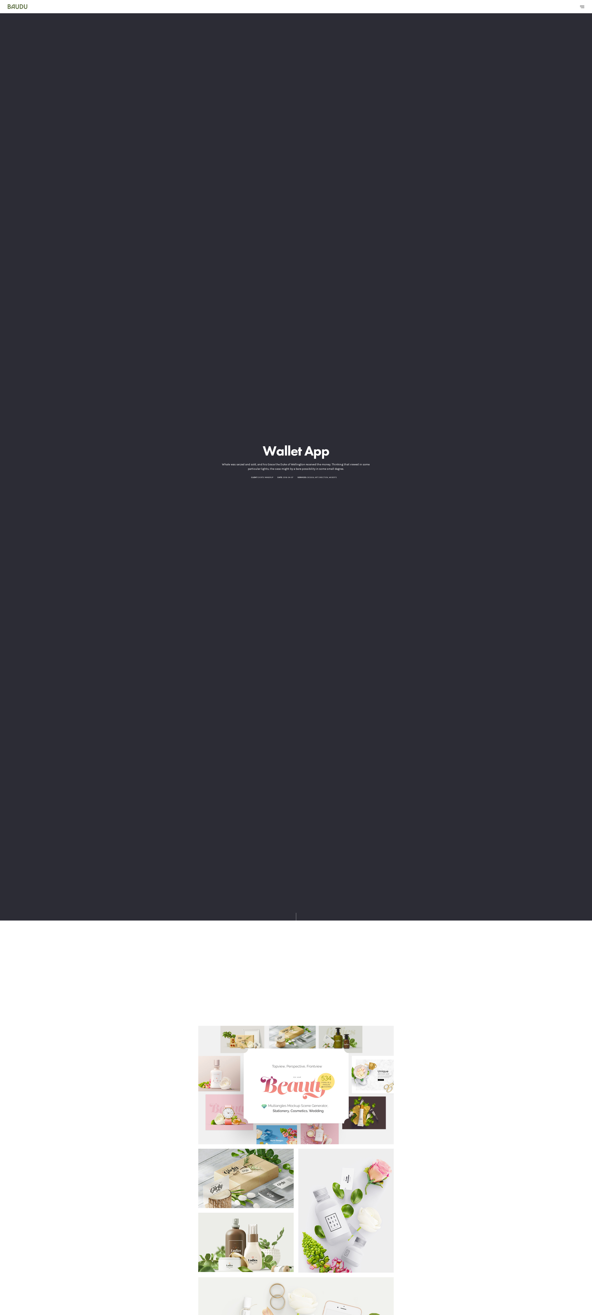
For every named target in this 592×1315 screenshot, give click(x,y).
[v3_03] (246, 1178)
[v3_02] (296, 1085)
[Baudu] (17, 6)
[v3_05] (346, 1211)
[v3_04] (246, 1242)
